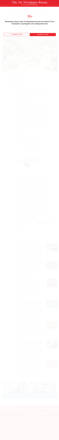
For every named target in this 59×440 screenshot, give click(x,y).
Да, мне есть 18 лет (42, 34)
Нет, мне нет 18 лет (16, 34)
